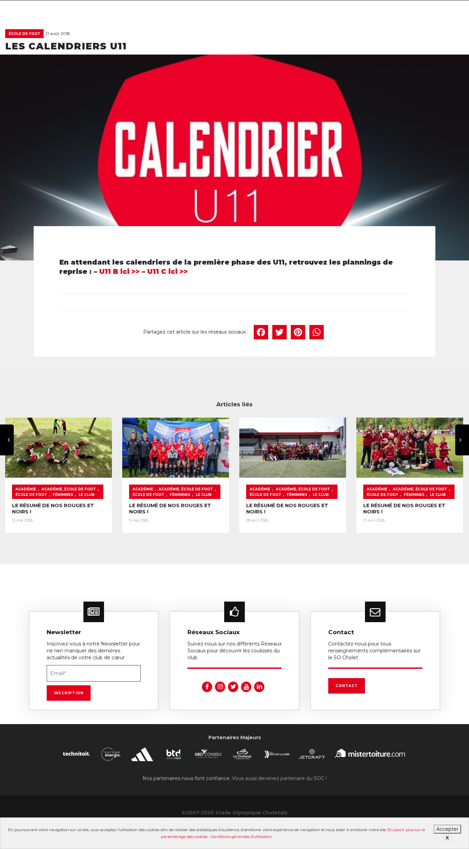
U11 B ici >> (119, 271)
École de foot (24, 34)
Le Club (86, 494)
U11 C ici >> (167, 271)
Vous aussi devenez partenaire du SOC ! (279, 778)
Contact (346, 686)
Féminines (63, 494)
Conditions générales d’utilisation (241, 836)
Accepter (447, 829)
